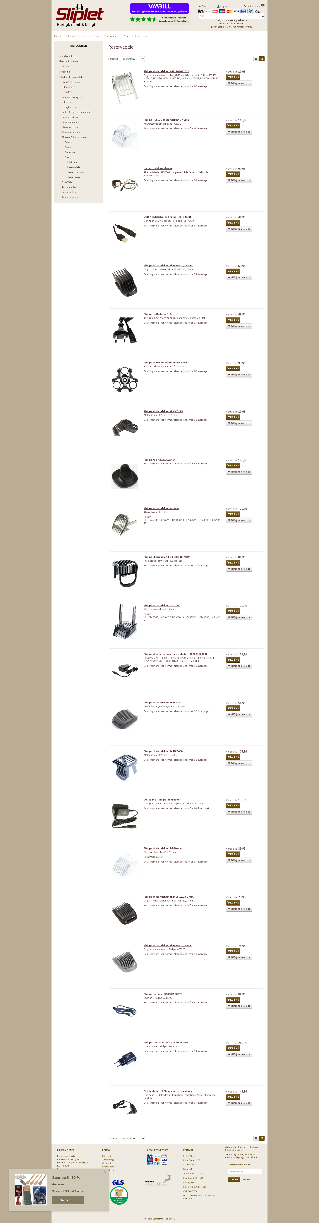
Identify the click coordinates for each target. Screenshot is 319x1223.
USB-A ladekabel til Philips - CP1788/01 (167, 217)
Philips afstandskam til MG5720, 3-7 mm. (169, 896)
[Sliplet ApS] (79, 14)
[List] (262, 58)
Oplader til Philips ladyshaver (162, 799)
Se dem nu (68, 1200)
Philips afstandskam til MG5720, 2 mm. (168, 945)
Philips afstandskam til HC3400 (163, 751)
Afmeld (247, 1179)
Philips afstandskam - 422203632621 (166, 71)
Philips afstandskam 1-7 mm (161, 508)
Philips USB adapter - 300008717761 (166, 1042)
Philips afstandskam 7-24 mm (162, 605)
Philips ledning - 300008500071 (163, 994)
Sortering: (113, 58)
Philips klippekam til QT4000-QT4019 (167, 557)
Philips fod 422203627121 (160, 459)
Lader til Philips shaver (158, 168)
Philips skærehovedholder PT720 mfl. (167, 362)
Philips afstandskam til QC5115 (163, 411)
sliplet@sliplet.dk (198, 1186)
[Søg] (263, 16)
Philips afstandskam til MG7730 (163, 702)
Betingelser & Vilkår (66, 1156)
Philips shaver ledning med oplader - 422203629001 (175, 654)
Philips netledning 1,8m (158, 314)
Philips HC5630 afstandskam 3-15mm (167, 119)
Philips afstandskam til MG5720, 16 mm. (168, 265)
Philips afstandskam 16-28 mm (163, 848)
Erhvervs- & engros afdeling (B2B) (73, 1162)
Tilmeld (234, 1179)
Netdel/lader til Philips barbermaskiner (168, 1091)
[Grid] (256, 58)
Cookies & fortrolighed (68, 1159)
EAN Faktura (63, 1165)
